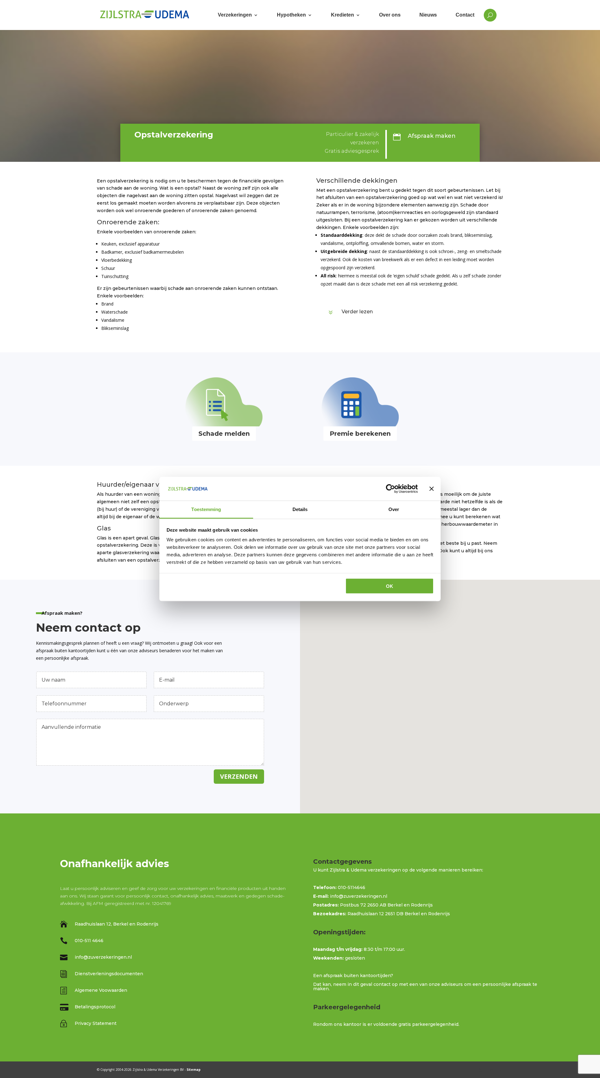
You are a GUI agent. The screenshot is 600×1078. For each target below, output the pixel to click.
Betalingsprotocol (95, 1007)
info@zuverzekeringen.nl (103, 957)
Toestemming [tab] (206, 509)
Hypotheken (291, 14)
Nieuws (428, 14)
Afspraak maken (432, 135)
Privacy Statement (96, 1023)
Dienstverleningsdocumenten (109, 973)
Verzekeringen (235, 14)
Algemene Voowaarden (101, 990)
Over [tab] (393, 509)
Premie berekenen (360, 433)
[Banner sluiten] (431, 488)
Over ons (390, 14)
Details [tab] (300, 509)
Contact (465, 14)
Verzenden (239, 776)
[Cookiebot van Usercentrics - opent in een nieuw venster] (390, 488)
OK (389, 586)
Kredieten (342, 14)
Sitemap (194, 1069)
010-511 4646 (89, 940)
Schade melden (224, 433)
